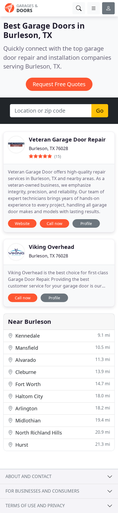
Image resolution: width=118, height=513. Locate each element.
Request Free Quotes (59, 84)
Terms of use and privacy (35, 506)
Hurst (62, 444)
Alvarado (62, 359)
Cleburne (62, 371)
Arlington (62, 408)
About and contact (28, 476)
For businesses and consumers (42, 491)
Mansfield (62, 347)
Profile (86, 223)
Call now (54, 223)
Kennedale (62, 335)
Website (22, 223)
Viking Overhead (51, 247)
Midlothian (62, 420)
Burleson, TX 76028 (48, 148)
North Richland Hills (62, 432)
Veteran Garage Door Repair (67, 139)
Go (99, 110)
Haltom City (62, 396)
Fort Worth (62, 384)
